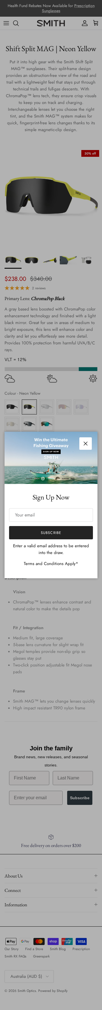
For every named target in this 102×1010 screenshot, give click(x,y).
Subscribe (51, 532)
